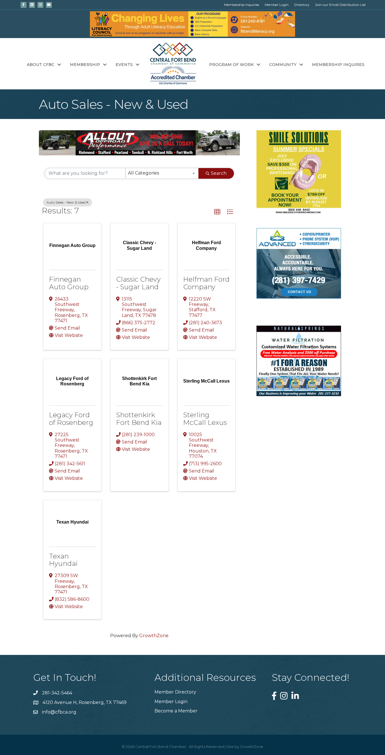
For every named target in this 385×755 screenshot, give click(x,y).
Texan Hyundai (63, 560)
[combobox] (162, 173)
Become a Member (176, 711)
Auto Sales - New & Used (66, 202)
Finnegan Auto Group (68, 283)
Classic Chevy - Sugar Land (138, 283)
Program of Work (231, 65)
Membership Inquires (338, 65)
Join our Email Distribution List (340, 5)
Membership (85, 65)
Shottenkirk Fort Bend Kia (138, 418)
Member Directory (175, 692)
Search (219, 173)
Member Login (277, 5)
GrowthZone (154, 635)
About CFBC (40, 65)
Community (283, 65)
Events (124, 65)
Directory (301, 5)
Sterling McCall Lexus (205, 418)
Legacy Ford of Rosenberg (71, 418)
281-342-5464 (57, 693)
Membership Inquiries (241, 5)
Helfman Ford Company (206, 283)
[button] (217, 212)
